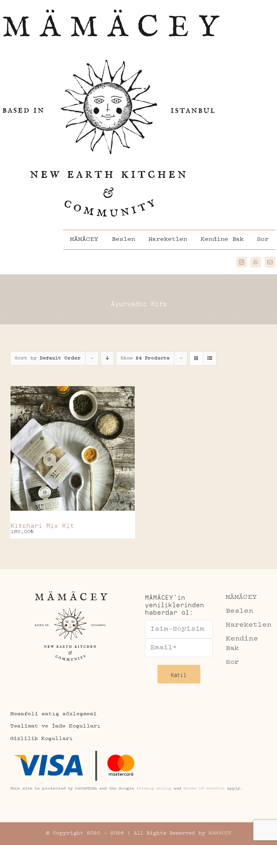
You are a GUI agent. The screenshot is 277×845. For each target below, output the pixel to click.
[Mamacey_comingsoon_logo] (111, 5)
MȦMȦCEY (220, 833)
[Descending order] (107, 358)
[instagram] (241, 262)
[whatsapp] (255, 262)
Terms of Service (204, 788)
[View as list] (209, 358)
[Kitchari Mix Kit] (72, 448)
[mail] (270, 262)
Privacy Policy (153, 788)
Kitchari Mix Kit (42, 524)
